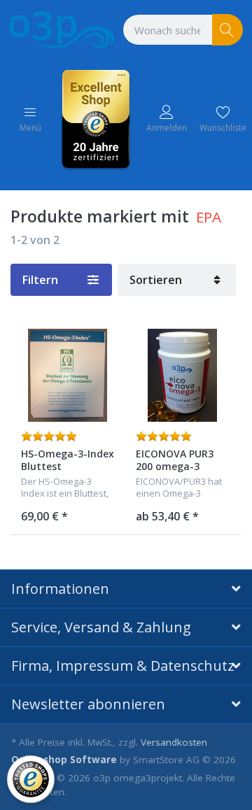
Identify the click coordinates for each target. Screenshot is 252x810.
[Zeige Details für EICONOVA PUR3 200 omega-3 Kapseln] (182, 375)
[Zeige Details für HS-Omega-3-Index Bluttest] (67, 375)
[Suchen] (228, 29)
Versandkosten (174, 742)
